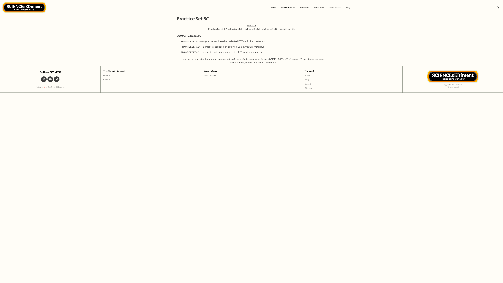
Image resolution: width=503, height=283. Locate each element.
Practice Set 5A (215, 29)
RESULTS (251, 25)
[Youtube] (50, 79)
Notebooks (304, 7)
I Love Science (335, 7)
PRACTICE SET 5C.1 (190, 47)
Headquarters (286, 7)
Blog (348, 7)
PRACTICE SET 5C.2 (191, 52)
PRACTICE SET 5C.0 (191, 41)
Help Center (319, 7)
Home (273, 7)
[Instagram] (44, 79)
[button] (498, 7)
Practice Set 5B (233, 29)
